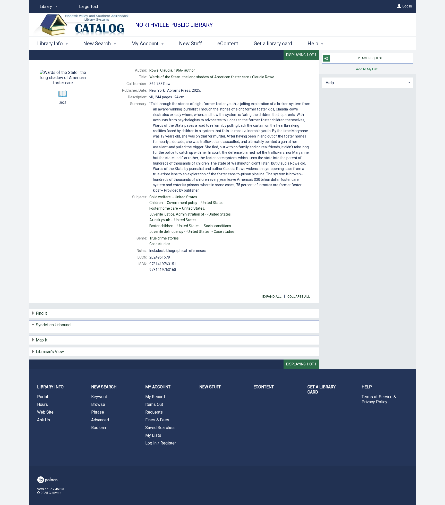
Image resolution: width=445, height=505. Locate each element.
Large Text (88, 6)
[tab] (367, 82)
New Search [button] (97, 43)
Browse (98, 404)
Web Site (45, 412)
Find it (41, 313)
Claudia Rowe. (212, 77)
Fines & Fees (157, 419)
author (172, 70)
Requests (154, 412)
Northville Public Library (174, 25)
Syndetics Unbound (53, 324)
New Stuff (190, 43)
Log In (407, 6)
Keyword (99, 396)
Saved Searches (160, 427)
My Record (155, 396)
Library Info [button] (50, 43)
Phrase (97, 412)
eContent (227, 43)
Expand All (271, 296)
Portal (42, 396)
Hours (42, 404)
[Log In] (399, 6)
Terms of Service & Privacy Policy (379, 399)
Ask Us (43, 419)
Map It (41, 340)
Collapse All (298, 296)
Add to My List (367, 69)
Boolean (98, 427)
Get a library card (273, 43)
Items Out (154, 404)
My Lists (153, 435)
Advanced (100, 419)
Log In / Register (160, 443)
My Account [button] (145, 43)
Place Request (370, 58)
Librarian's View (50, 351)
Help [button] (313, 43)
